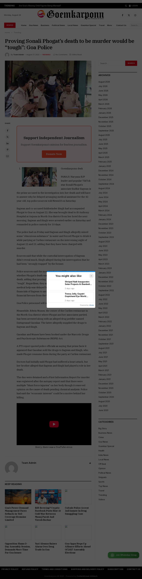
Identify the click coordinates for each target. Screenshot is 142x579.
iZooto (91, 305)
